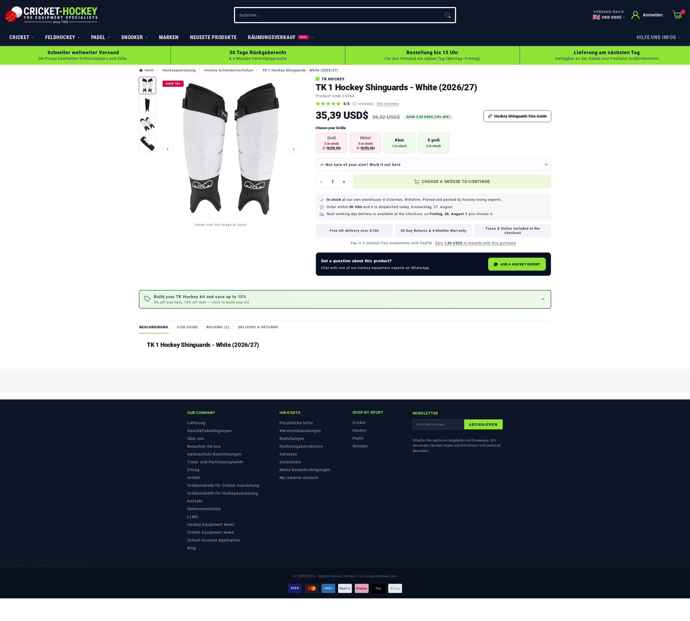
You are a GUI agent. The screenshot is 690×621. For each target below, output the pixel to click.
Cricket (359, 422)
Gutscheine (290, 462)
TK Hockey (333, 79)
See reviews (388, 104)
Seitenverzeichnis (204, 509)
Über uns (195, 438)
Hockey (360, 430)
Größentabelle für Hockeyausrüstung (222, 493)
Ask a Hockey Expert (520, 264)
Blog (191, 548)
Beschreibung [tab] (153, 327)
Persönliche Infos (296, 423)
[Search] (448, 15)
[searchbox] (337, 15)
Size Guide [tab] (187, 327)
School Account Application (213, 540)
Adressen (288, 454)
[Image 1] (147, 85)
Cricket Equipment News (210, 532)
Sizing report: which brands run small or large (43, 565)
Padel (358, 438)
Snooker (360, 446)
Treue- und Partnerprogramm (215, 462)
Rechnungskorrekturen (301, 446)
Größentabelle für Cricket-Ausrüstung (223, 485)
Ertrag (193, 470)
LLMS (192, 517)
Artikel (193, 477)
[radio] (331, 143)
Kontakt (195, 501)
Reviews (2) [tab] (218, 327)
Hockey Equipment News (210, 524)
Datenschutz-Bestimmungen (214, 454)
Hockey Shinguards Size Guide (520, 116)
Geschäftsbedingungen (209, 431)
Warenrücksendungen (300, 431)
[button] (345, 299)
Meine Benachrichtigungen (305, 470)
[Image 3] (147, 124)
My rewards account (299, 477)
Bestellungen (292, 438)
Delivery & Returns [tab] (258, 327)
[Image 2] (147, 104)
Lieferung (196, 423)
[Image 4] (147, 143)
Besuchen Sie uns (204, 446)
